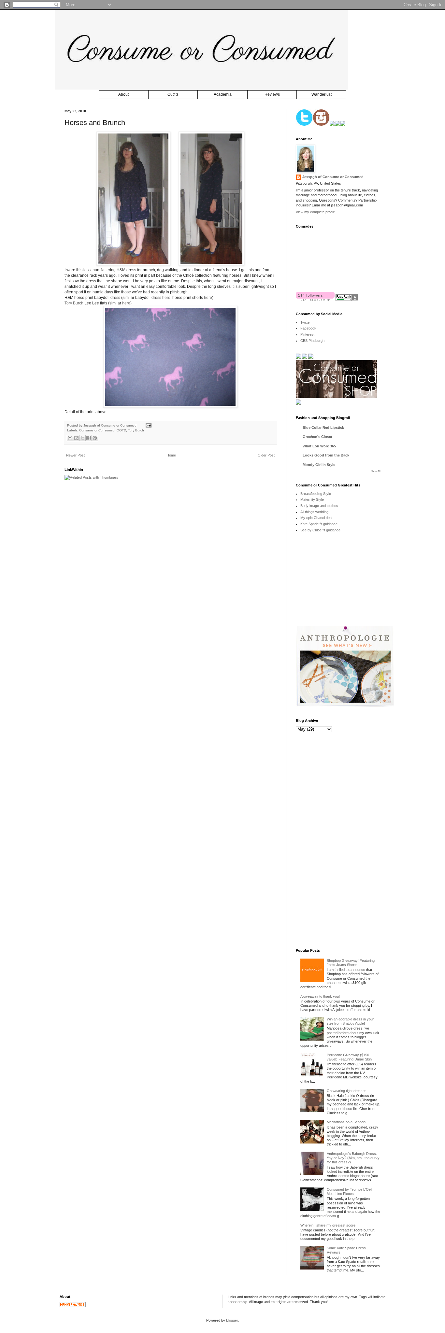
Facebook (308, 328)
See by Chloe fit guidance (320, 530)
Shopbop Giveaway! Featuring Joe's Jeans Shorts (351, 963)
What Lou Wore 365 (319, 446)
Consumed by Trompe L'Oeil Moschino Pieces (349, 1191)
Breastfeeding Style (315, 494)
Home (171, 455)
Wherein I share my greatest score (327, 1225)
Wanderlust (321, 94)
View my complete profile (315, 212)
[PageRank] (347, 300)
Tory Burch (74, 303)
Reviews (272, 94)
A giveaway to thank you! (320, 996)
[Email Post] (147, 425)
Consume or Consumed (97, 430)
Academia (223, 94)
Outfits (173, 94)
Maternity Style (312, 499)
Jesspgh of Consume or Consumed (110, 425)
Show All (375, 471)
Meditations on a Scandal (346, 1122)
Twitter (305, 322)
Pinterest (307, 334)
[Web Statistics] (73, 1306)
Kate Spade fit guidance (318, 524)
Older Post (266, 455)
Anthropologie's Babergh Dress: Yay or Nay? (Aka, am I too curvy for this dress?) (353, 1158)
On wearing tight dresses (346, 1091)
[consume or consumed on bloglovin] (315, 300)
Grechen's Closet (317, 437)
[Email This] (70, 438)
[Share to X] (82, 438)
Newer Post (75, 455)
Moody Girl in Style (319, 465)
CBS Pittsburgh (312, 341)
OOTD (121, 430)
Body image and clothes (319, 506)
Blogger (232, 1320)
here (166, 297)
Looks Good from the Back (326, 455)
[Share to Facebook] (88, 438)
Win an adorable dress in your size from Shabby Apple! (350, 1021)
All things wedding (314, 512)
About (123, 94)
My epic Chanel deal (316, 518)
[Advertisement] (345, 583)
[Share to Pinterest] (95, 438)
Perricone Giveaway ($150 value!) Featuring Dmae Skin (349, 1057)
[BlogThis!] (76, 438)
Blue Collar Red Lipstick (323, 427)
